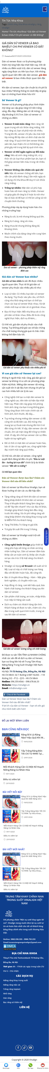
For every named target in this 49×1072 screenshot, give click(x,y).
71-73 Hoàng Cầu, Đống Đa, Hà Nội (27, 671)
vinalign (6, 27)
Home (5, 31)
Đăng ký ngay (46, 536)
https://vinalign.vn (21, 684)
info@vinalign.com (18, 688)
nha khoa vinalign (27, 24)
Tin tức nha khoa (12, 20)
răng (39, 24)
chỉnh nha (12, 24)
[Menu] (45, 9)
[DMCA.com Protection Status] (9, 947)
